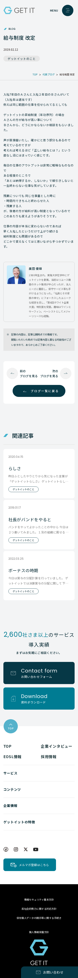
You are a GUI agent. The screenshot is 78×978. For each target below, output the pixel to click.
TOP (7, 746)
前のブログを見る (29, 373)
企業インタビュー (56, 746)
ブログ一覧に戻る (45, 391)
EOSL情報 (12, 756)
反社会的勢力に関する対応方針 (39, 909)
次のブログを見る (49, 373)
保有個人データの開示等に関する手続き (39, 918)
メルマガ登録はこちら (34, 865)
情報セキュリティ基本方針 (39, 899)
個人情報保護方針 (39, 932)
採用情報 (49, 756)
